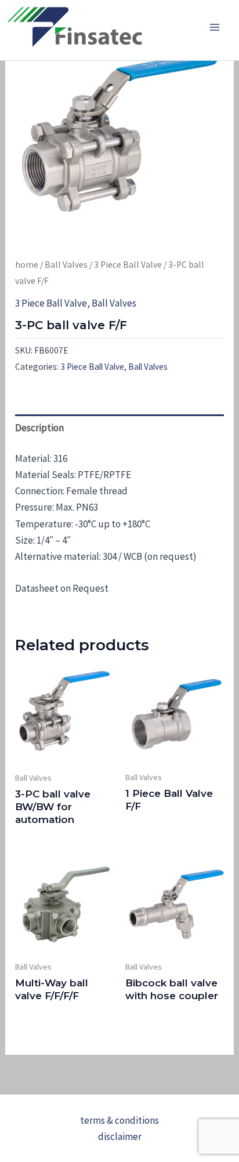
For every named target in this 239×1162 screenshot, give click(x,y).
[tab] (119, 427)
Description (39, 427)
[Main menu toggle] (214, 27)
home (26, 264)
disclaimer (120, 1136)
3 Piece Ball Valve (128, 264)
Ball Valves (66, 264)
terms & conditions (119, 1120)
